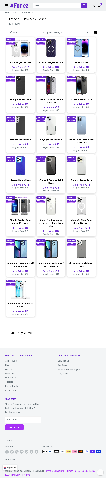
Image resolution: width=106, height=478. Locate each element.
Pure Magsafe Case (20, 62)
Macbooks (10, 377)
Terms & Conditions (54, 470)
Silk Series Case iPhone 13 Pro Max (81, 265)
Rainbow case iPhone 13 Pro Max (20, 305)
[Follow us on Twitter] (12, 452)
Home (8, 12)
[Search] (84, 5)
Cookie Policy (88, 470)
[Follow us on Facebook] (7, 452)
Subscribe (14, 427)
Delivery (16, 474)
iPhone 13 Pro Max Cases (24, 12)
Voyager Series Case (51, 139)
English (9, 440)
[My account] (93, 5)
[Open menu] (6, 5)
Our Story (62, 364)
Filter (15, 32)
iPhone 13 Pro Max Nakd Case (51, 181)
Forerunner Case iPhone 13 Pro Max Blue (20, 265)
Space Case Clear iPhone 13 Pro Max (81, 141)
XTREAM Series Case (81, 99)
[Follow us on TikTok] (26, 452)
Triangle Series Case (20, 99)
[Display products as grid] (95, 32)
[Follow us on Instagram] (17, 452)
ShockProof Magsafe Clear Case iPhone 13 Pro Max (51, 223)
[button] (10, 467)
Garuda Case (81, 62)
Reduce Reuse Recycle (69, 369)
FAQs (7, 474)
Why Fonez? (64, 373)
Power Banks (11, 386)
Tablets (9, 381)
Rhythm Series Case (81, 180)
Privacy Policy (73, 470)
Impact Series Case (20, 139)
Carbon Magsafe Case (51, 62)
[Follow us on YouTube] (22, 452)
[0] (98, 5)
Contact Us (63, 360)
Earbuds (9, 369)
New (7, 364)
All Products (11, 360)
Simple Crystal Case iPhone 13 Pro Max (20, 221)
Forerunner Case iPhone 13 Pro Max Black (50, 265)
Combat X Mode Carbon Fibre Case (51, 101)
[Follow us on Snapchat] (36, 452)
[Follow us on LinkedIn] (31, 452)
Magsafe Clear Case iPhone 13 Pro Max (81, 221)
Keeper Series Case (20, 180)
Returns (26, 474)
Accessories (11, 390)
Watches (9, 373)
